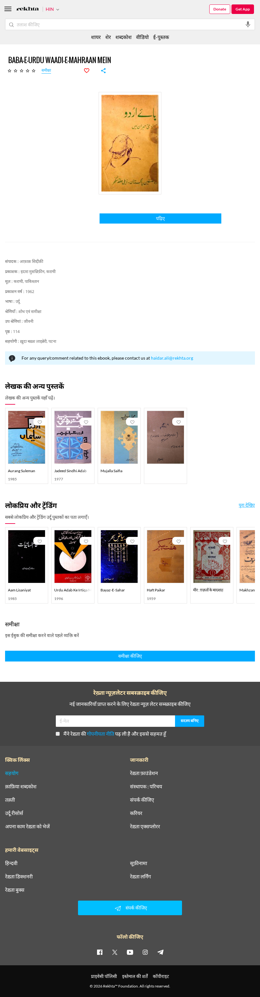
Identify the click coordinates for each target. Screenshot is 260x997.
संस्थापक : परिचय (146, 786)
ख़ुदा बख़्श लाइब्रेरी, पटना (38, 341)
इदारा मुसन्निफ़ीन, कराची (38, 272)
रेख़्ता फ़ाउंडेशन (144, 773)
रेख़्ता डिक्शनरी (19, 876)
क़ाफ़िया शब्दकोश (20, 786)
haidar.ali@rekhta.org (172, 358)
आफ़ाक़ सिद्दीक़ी (31, 261)
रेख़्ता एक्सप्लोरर (145, 826)
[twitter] (115, 952)
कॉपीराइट (161, 976)
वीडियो (142, 37)
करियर (136, 813)
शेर (108, 37)
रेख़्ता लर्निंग (140, 876)
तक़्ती (10, 799)
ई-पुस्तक (161, 37)
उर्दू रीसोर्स (14, 813)
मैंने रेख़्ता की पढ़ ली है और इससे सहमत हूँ (114, 734)
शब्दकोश (123, 37)
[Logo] (27, 10)
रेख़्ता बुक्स (14, 889)
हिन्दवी (11, 863)
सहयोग (11, 773)
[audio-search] (248, 24)
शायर (96, 37)
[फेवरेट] (90, 71)
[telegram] (160, 952)
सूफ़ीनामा (138, 863)
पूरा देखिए (247, 505)
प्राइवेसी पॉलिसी (104, 976)
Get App (243, 9)
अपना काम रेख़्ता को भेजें (27, 826)
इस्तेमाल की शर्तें (135, 976)
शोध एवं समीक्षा (29, 312)
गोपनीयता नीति (100, 734)
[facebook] (99, 952)
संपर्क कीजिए (142, 799)
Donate (219, 9)
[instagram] (145, 952)
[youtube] (130, 952)
